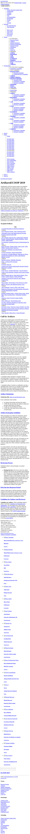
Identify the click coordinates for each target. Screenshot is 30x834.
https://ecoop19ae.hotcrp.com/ (17, 397)
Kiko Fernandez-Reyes (7, 275)
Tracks (5, 37)
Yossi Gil (8, 264)
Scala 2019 (3, 810)
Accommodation (11, 17)
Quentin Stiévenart (13, 270)
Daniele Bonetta (10, 239)
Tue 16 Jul (9, 31)
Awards (9, 23)
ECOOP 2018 (10, 152)
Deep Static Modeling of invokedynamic (11, 249)
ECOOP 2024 (10, 143)
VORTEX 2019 (5, 812)
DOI (2, 296)
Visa (8, 15)
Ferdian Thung (13, 246)
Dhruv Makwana (5, 301)
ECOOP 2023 (10, 144)
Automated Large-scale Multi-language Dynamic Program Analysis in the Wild (13, 234)
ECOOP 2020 (10, 149)
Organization (7, 65)
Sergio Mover (12, 282)
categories (12, 324)
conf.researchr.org (8, 776)
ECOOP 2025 (10, 142)
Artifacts (12, 41)
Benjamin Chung (5, 307)
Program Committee (18, 73)
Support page (3, 778)
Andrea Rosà (19, 237)
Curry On (12, 50)
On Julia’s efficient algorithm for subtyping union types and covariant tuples (13, 303)
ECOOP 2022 (10, 146)
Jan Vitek (26, 307)
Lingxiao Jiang (9, 248)
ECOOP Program (11, 25)
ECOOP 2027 (10, 139)
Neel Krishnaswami (16, 301)
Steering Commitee (18, 110)
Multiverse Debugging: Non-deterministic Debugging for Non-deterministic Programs (14, 289)
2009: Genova (10, 166)
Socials (9, 20)
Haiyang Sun (12, 237)
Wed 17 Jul (10, 33)
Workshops (13, 47)
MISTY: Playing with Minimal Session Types (12, 284)
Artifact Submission (7, 394)
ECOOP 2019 (4, 178)
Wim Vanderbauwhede (20, 231)
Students (9, 14)
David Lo (16, 248)
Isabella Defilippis (19, 239)
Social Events (4, 828)
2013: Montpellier (11, 160)
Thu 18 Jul (9, 34)
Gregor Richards (20, 313)
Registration (10, 18)
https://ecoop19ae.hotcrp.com (7, 533)
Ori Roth (3, 264)
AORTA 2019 (4, 800)
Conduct (9, 13)
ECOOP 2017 (10, 153)
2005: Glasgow (11, 172)
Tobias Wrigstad (18, 276)
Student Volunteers (15, 43)
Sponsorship (10, 11)
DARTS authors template (18, 511)
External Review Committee (20, 74)
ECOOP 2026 (10, 140)
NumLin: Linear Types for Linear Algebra (12, 298)
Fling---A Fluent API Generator (9, 261)
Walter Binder (9, 240)
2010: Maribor (10, 164)
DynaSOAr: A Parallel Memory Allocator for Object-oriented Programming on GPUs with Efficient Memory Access (14, 256)
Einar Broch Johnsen (19, 275)
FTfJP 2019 (4, 805)
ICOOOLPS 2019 (5, 806)
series (9, 178)
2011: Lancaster (11, 163)
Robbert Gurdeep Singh (7, 293)
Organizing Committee (16, 68)
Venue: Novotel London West (14, 10)
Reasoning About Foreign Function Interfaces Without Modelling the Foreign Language (15, 309)
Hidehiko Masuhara (16, 260)
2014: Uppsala (10, 159)
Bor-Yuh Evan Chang (21, 282)
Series (8, 136)
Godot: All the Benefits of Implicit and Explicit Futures (15, 272)
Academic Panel (17, 80)
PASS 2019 (4, 809)
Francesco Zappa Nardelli (17, 307)
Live (8, 21)
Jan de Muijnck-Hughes (7, 231)
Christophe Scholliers (21, 294)
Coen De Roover (23, 270)
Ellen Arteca (12, 313)
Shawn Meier (4, 282)
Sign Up (3, 832)
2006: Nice (10, 170)
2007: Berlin (10, 169)
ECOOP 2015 (10, 156)
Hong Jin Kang (5, 246)
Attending (6, 8)
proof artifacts (9, 518)
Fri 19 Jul (9, 35)
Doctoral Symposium (15, 44)
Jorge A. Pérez (14, 287)
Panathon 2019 (4, 807)
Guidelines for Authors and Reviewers (13, 499)
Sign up (6, 176)
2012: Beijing (10, 162)
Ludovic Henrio (9, 276)
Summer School (14, 45)
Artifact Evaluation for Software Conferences (12, 210)
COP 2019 (3, 803)
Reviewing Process (7, 463)
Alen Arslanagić (5, 287)
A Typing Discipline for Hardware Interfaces (12, 228)
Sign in (5, 174)
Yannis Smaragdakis (17, 252)
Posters (12, 48)
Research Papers (14, 40)
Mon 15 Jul (10, 30)
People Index (13, 90)
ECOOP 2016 (10, 154)
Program (6, 24)
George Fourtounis (6, 252)
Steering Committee (18, 127)
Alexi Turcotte (5, 313)
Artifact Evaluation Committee (8, 534)
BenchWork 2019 (5, 802)
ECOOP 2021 (10, 147)
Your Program (10, 27)
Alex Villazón (4, 237)
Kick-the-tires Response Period (11, 487)
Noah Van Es (4, 270)
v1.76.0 (15, 776)
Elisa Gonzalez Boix (9, 294)
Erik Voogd (21, 287)
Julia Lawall (21, 246)
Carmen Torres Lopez (19, 293)
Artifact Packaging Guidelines (10, 413)
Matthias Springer (5, 260)
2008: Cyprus (10, 167)
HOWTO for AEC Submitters (8, 506)
